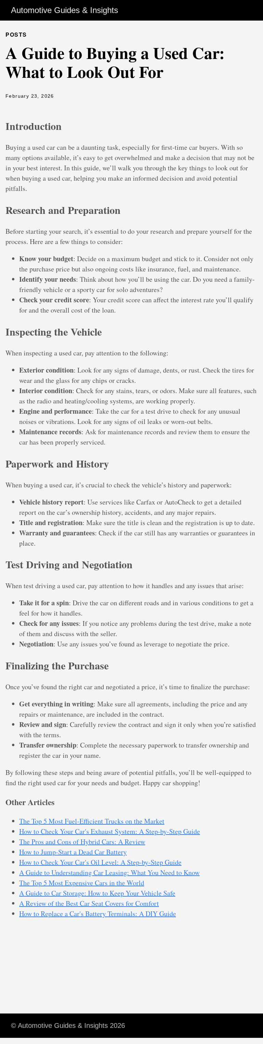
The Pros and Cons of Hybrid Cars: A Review (82, 841)
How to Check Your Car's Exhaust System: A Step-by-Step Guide (109, 831)
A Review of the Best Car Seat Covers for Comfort (89, 903)
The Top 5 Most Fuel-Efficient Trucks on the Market (91, 821)
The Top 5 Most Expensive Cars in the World (81, 882)
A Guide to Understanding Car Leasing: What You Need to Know (109, 872)
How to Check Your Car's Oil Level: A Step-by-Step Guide (100, 862)
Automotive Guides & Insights (64, 10)
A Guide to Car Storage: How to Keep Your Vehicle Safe (97, 893)
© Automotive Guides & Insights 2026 (68, 1025)
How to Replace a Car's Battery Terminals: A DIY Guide (97, 913)
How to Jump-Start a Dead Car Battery (73, 852)
